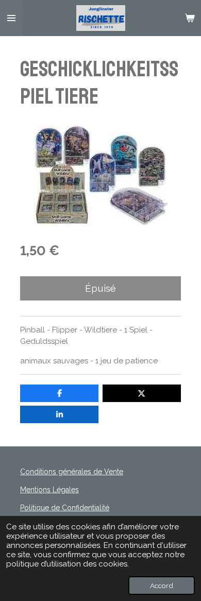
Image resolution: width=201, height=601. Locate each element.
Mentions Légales (49, 490)
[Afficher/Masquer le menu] (11, 18)
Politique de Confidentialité (64, 508)
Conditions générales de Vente (71, 472)
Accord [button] (161, 585)
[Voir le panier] (189, 18)
